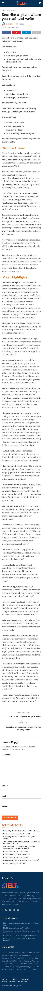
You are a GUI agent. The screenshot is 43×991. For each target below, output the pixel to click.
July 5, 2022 (20, 24)
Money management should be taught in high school (20, 924)
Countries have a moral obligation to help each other (21, 932)
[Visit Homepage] (21, 3)
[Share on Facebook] (6, 32)
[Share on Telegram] (26, 32)
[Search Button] (40, 3)
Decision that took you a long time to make (20, 936)
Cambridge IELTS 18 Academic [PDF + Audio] (21, 860)
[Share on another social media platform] (36, 32)
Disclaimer (25, 979)
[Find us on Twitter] (14, 910)
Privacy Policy (22, 981)
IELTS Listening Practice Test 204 (16, 834)
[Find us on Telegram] (10, 910)
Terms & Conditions (8, 981)
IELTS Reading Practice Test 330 (16, 857)
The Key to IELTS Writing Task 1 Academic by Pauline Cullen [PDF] (21, 842)
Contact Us (14, 979)
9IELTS (10, 24)
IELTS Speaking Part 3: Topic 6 (15, 863)
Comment (7, 754)
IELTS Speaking (11, 10)
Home (3, 10)
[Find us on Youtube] (18, 910)
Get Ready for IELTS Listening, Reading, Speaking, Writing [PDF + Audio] (19, 847)
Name (5, 786)
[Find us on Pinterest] (6, 910)
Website (5, 806)
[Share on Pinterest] (16, 32)
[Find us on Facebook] (2, 910)
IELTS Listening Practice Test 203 (16, 854)
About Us (4, 979)
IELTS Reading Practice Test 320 (16, 851)
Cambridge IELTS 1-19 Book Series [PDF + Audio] (19, 838)
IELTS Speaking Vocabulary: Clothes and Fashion (19, 940)
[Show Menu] (3, 3)
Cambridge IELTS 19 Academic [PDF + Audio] (21, 831)
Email (5, 796)
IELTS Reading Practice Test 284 (16, 928)
